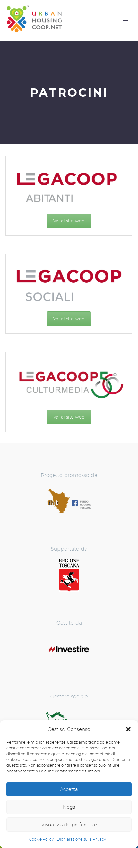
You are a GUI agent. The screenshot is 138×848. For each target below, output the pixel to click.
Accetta (69, 789)
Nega (69, 807)
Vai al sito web (68, 220)
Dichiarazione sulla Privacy (81, 839)
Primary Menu (125, 20)
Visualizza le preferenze (69, 824)
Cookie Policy (41, 839)
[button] (128, 729)
